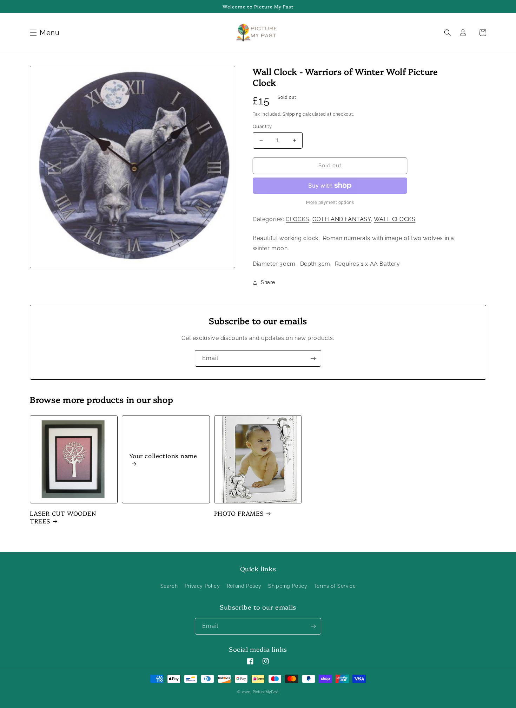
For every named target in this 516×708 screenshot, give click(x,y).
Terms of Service (335, 586)
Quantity (262, 126)
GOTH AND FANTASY (341, 219)
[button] (45, 32)
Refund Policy (244, 586)
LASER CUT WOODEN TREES (63, 517)
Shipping (292, 114)
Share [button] (268, 282)
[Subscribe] (313, 358)
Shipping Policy (287, 586)
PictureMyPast (266, 692)
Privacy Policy (202, 586)
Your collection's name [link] (163, 455)
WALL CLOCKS (395, 219)
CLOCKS (297, 219)
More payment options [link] (330, 202)
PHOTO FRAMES (239, 513)
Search (169, 586)
